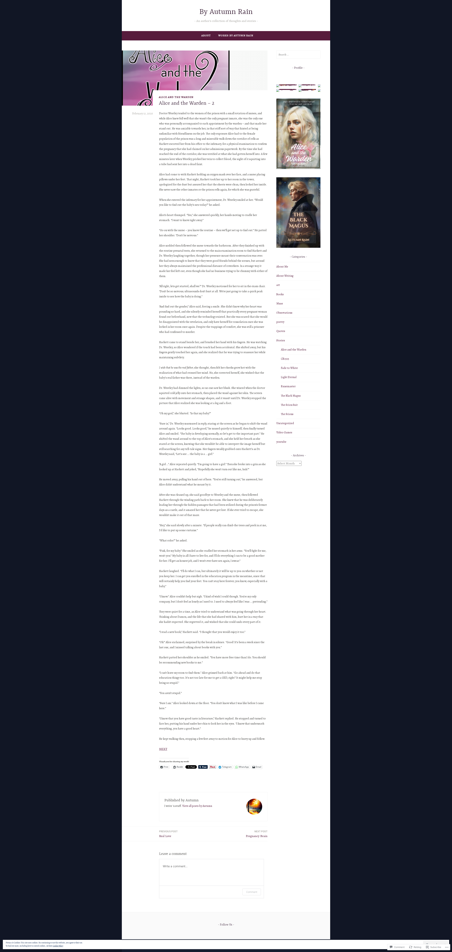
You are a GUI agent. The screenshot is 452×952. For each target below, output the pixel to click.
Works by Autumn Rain (235, 35)
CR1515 (285, 359)
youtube (281, 442)
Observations (284, 313)
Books (280, 294)
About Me (282, 267)
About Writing (284, 276)
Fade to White (289, 368)
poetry (280, 322)
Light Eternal (288, 377)
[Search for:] (298, 55)
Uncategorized (285, 423)
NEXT (163, 749)
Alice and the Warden (176, 97)
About (206, 35)
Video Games (284, 432)
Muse (279, 304)
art (278, 285)
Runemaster (288, 386)
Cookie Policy (58, 945)
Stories (280, 340)
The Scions (287, 414)
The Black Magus (291, 396)
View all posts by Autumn (197, 806)
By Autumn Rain (226, 12)
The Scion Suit (289, 405)
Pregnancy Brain (256, 834)
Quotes (280, 331)
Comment (251, 891)
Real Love (168, 834)
